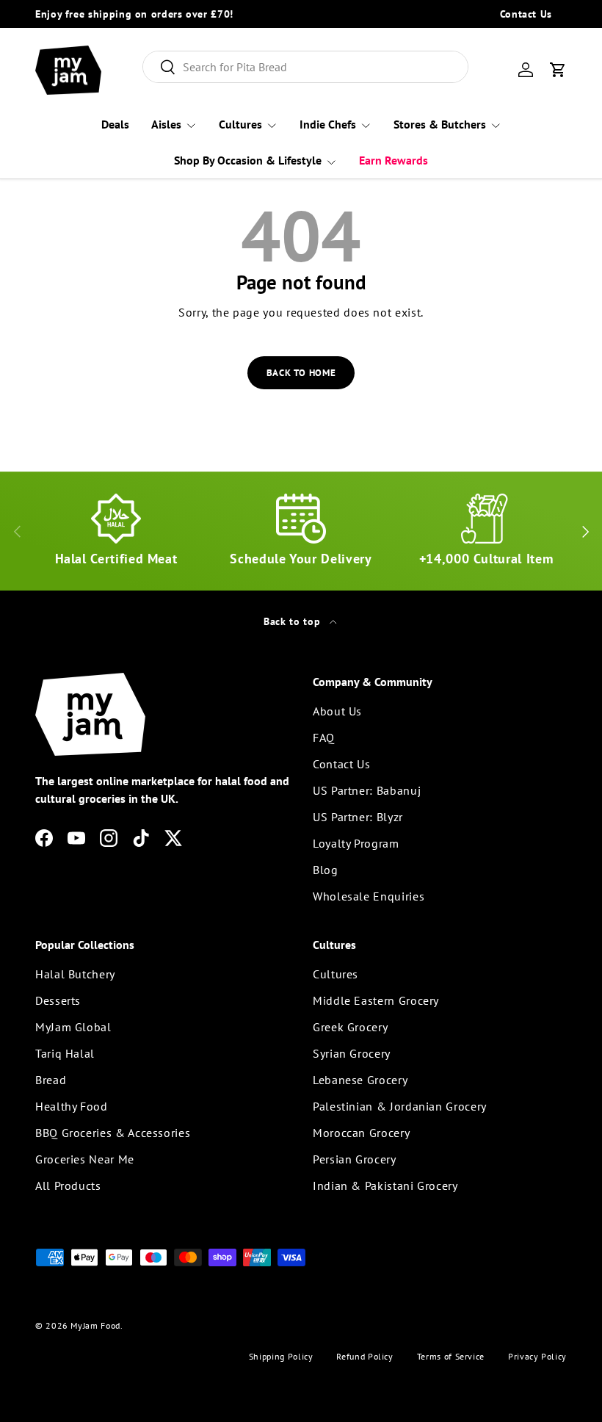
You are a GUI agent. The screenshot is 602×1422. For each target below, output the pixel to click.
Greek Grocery (350, 1026)
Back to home (301, 373)
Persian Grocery (354, 1159)
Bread (50, 1079)
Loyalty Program (356, 843)
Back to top (294, 621)
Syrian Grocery (352, 1053)
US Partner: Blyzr (358, 816)
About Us (337, 711)
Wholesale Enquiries (368, 896)
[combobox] (305, 66)
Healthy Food (71, 1106)
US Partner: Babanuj (367, 790)
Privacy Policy (537, 1356)
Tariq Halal (65, 1053)
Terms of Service (451, 1356)
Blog (325, 869)
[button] (558, 70)
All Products (68, 1185)
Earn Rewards (393, 160)
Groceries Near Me (84, 1159)
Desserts (58, 1000)
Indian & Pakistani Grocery (385, 1185)
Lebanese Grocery (360, 1079)
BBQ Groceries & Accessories (112, 1132)
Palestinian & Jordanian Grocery (400, 1106)
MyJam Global (73, 1026)
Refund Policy (364, 1356)
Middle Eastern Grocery (376, 1000)
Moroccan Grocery (361, 1132)
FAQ (324, 737)
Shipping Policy (281, 1356)
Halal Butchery (75, 974)
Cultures (335, 974)
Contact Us (526, 14)
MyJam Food (95, 1325)
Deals (115, 124)
